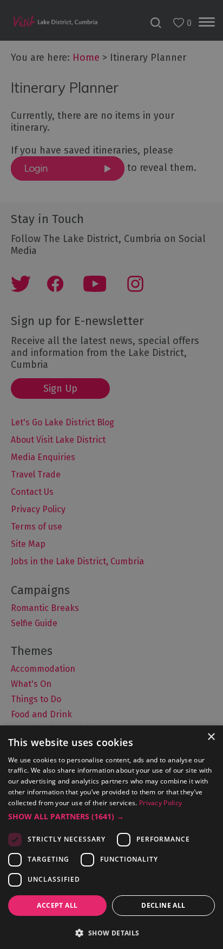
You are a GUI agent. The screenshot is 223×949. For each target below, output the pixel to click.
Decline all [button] (163, 905)
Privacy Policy (160, 802)
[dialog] (111, 474)
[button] (111, 816)
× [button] (211, 737)
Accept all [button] (57, 905)
